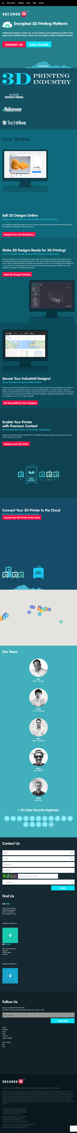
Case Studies (39, 44)
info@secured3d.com (9, 923)
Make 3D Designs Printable (17, 274)
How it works (11, 3)
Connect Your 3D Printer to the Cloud (22, 517)
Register (9, 1038)
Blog (34, 3)
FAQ (3, 1046)
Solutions (21, 3)
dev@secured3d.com (9, 964)
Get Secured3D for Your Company (20, 402)
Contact (41, 3)
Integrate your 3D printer (16, 443)
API (3, 1044)
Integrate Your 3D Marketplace (19, 234)
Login (4, 1038)
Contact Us (14, 44)
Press (28, 3)
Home (3, 3)
